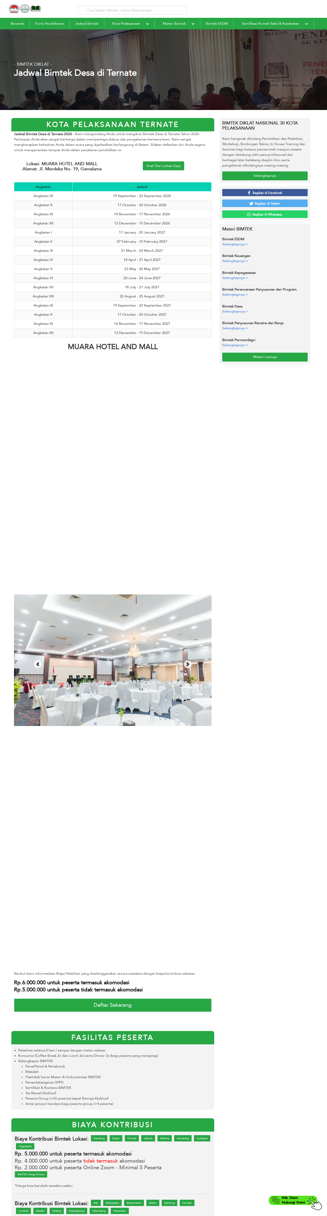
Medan (40, 1211)
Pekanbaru (119, 1211)
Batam (153, 1203)
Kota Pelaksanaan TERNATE (112, 125)
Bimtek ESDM (217, 23)
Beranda (17, 23)
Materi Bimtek (174, 23)
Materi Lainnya (265, 356)
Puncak (131, 1138)
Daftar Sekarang (113, 1005)
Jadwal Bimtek (87, 23)
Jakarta (148, 1138)
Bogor (116, 1138)
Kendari (187, 1203)
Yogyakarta (25, 1146)
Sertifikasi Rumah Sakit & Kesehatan (270, 23)
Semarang (183, 1138)
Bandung (99, 1138)
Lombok (23, 1211)
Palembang (99, 1211)
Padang (56, 1211)
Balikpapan (112, 1203)
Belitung (169, 1203)
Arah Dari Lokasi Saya (163, 165)
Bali (96, 1203)
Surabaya (202, 1138)
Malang (164, 1138)
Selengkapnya (265, 175)
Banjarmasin (134, 1203)
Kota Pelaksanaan (126, 23)
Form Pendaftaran (49, 23)
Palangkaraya (77, 1211)
